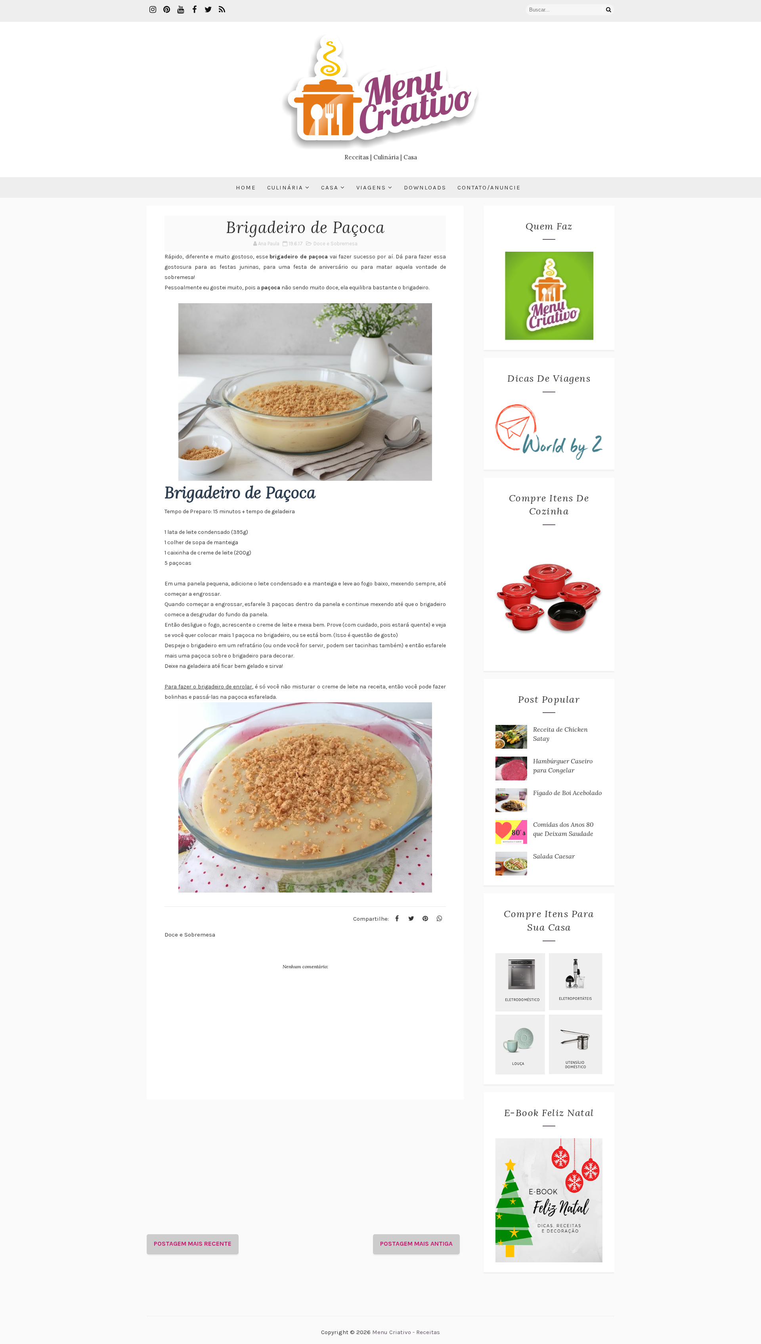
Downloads (425, 187)
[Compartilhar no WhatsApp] (440, 919)
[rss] (222, 10)
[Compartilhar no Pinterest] (425, 919)
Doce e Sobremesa (336, 244)
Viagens (371, 187)
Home (246, 187)
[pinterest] (166, 10)
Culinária (285, 187)
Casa (329, 187)
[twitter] (208, 10)
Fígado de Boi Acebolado (567, 793)
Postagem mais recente (192, 1243)
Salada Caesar (554, 856)
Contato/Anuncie (489, 187)
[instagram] (153, 10)
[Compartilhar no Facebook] (397, 919)
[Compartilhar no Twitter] (411, 919)
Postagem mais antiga (416, 1243)
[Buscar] (608, 9)
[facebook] (194, 10)
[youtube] (180, 10)
